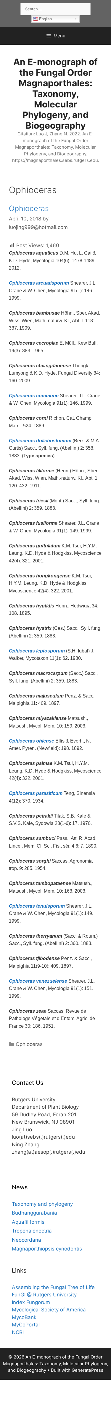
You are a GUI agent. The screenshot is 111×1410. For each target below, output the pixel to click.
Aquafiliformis (28, 1222)
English (45, 19)
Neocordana (26, 1240)
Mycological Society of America (49, 1310)
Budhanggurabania (34, 1213)
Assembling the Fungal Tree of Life (53, 1287)
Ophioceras (29, 208)
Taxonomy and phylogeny (42, 1204)
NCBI (18, 1332)
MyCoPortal (26, 1325)
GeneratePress (87, 1370)
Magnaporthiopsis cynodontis (47, 1249)
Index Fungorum (31, 1302)
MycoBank (24, 1317)
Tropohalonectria (32, 1231)
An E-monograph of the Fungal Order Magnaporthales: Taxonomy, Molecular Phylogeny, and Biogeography (55, 94)
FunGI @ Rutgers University (44, 1295)
